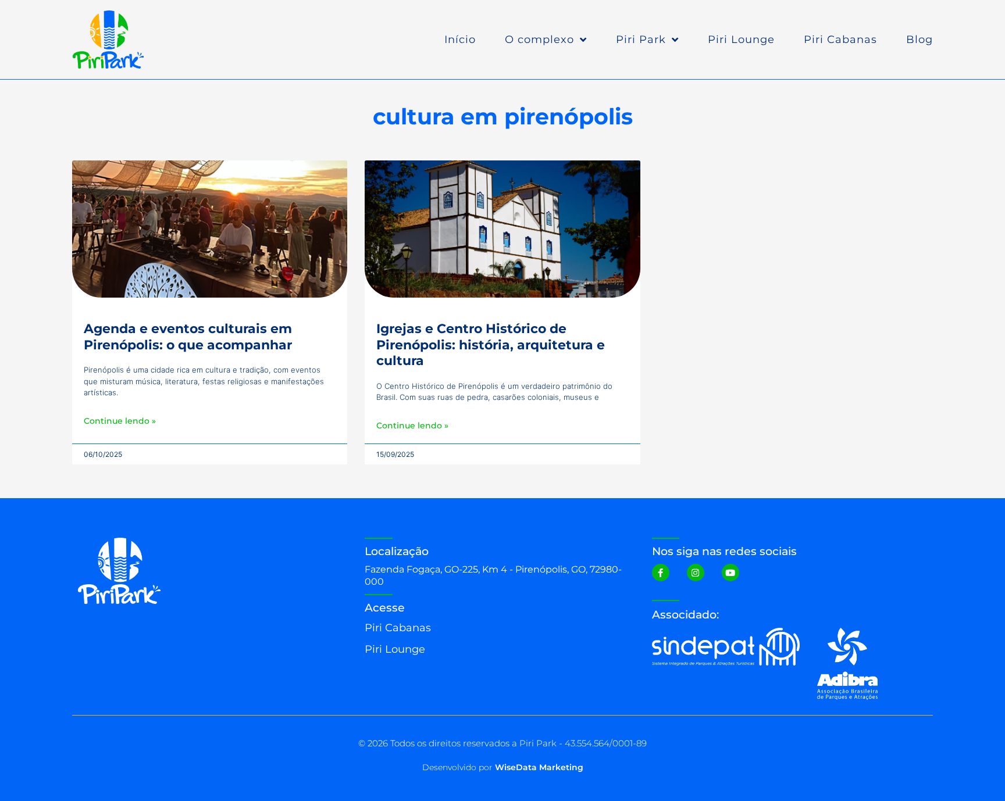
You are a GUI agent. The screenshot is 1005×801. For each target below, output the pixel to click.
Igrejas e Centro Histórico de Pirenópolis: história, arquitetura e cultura (490, 345)
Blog (919, 39)
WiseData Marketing (539, 767)
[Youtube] (730, 572)
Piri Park (641, 39)
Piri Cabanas (840, 39)
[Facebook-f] (660, 572)
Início (460, 39)
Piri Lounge (741, 39)
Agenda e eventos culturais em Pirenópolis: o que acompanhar (188, 336)
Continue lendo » (120, 421)
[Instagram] (695, 572)
